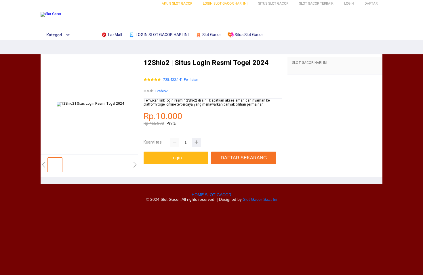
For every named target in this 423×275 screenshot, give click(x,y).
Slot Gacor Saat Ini (260, 199)
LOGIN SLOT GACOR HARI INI (225, 3)
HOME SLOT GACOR (211, 194)
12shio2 (161, 91)
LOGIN (349, 3)
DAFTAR (371, 3)
